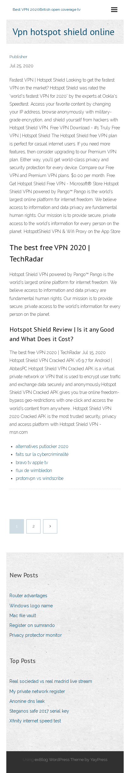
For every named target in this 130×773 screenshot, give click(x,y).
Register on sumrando (32, 625)
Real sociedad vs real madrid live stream (50, 681)
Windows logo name (31, 605)
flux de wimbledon (34, 470)
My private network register (37, 691)
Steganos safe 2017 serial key (39, 711)
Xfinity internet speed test (35, 720)
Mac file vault (22, 615)
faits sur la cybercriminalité (42, 454)
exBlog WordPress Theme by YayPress (71, 759)
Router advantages (28, 595)
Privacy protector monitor (35, 635)
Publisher (18, 56)
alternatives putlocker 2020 (42, 446)
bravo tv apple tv (32, 462)
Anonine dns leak (26, 701)
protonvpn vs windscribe (39, 478)
